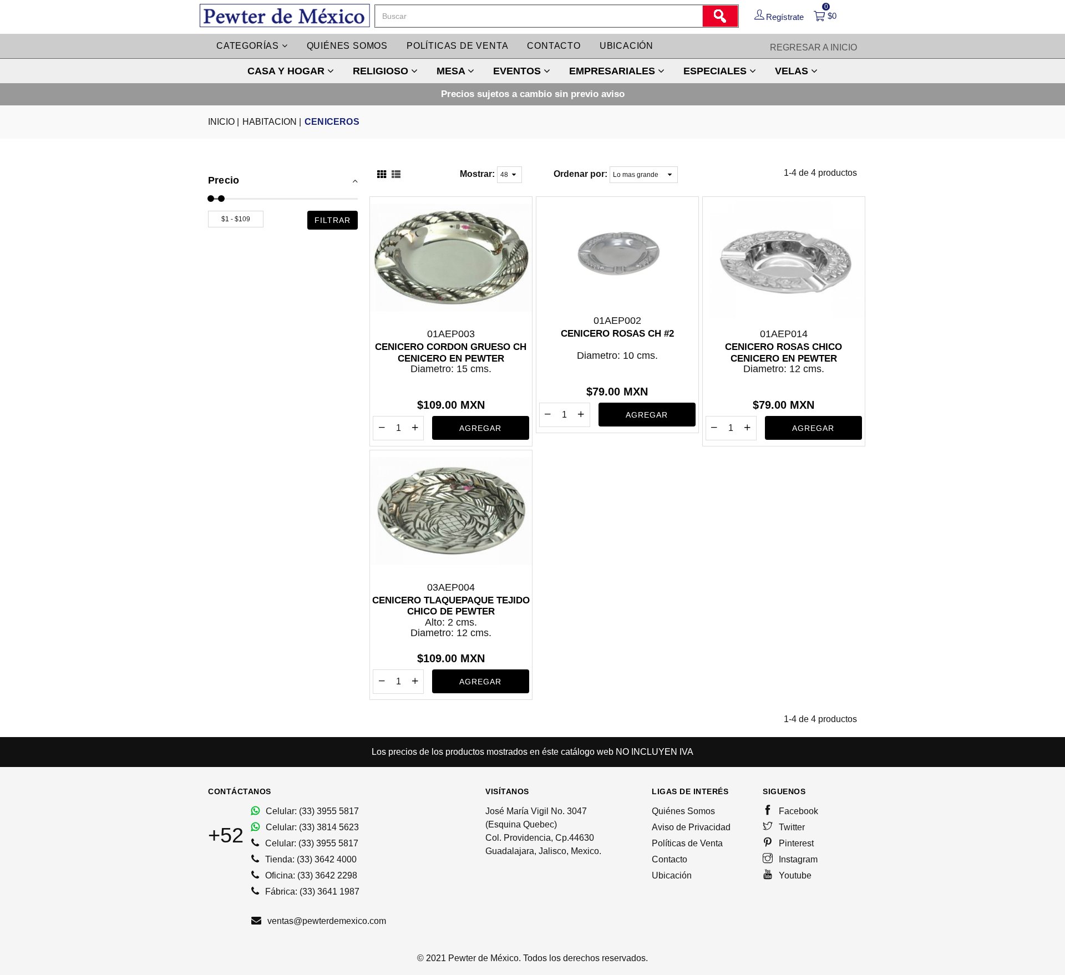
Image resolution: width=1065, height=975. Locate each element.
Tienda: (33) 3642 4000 (310, 859)
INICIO (223, 121)
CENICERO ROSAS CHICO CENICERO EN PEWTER (783, 352)
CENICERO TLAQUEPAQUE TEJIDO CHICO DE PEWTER (451, 606)
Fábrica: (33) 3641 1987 (311, 891)
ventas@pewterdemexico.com (325, 921)
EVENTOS (518, 71)
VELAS (793, 71)
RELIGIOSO (382, 71)
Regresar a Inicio (813, 47)
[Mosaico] (381, 175)
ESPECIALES (716, 71)
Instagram (797, 859)
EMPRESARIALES (613, 71)
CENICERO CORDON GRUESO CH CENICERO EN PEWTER (450, 352)
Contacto (553, 45)
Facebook (797, 811)
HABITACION (271, 121)
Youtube (794, 875)
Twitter (791, 827)
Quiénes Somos (683, 811)
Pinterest (795, 843)
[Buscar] (720, 16)
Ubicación (626, 45)
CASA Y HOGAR (287, 71)
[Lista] (396, 175)
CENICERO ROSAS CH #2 (617, 333)
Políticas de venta (457, 45)
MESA (452, 71)
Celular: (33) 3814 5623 (311, 827)
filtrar (333, 220)
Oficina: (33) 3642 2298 (310, 875)
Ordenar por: (580, 174)
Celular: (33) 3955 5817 (311, 811)
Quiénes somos (347, 45)
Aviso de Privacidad (691, 827)
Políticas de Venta (687, 843)
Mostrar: (477, 174)
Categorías (249, 45)
